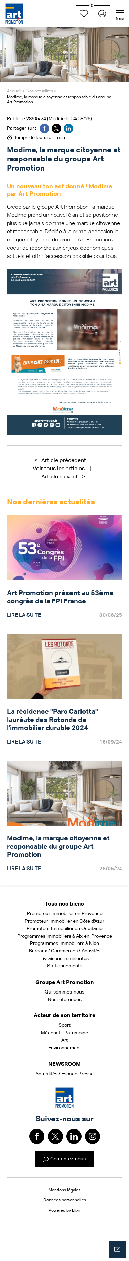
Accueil (14, 91)
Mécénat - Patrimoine (64, 1033)
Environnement (64, 1048)
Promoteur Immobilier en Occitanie (64, 928)
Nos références (65, 999)
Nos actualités (39, 91)
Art (64, 1040)
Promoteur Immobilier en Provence (65, 913)
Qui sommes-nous (64, 992)
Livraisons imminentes (64, 958)
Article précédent (60, 460)
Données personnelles (64, 1200)
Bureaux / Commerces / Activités (64, 951)
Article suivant (63, 477)
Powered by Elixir (65, 1211)
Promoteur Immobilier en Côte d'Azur (64, 921)
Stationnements (64, 966)
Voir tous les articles (59, 469)
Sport (64, 1025)
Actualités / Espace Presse (64, 1074)
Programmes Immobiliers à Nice (64, 943)
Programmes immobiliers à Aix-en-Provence (64, 936)
